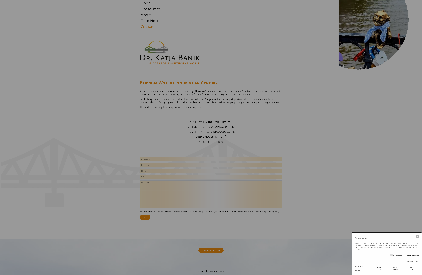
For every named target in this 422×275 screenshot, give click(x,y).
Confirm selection (396, 268)
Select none (379, 268)
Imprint (357, 270)
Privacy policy (359, 266)
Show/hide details (412, 261)
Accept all (412, 268)
